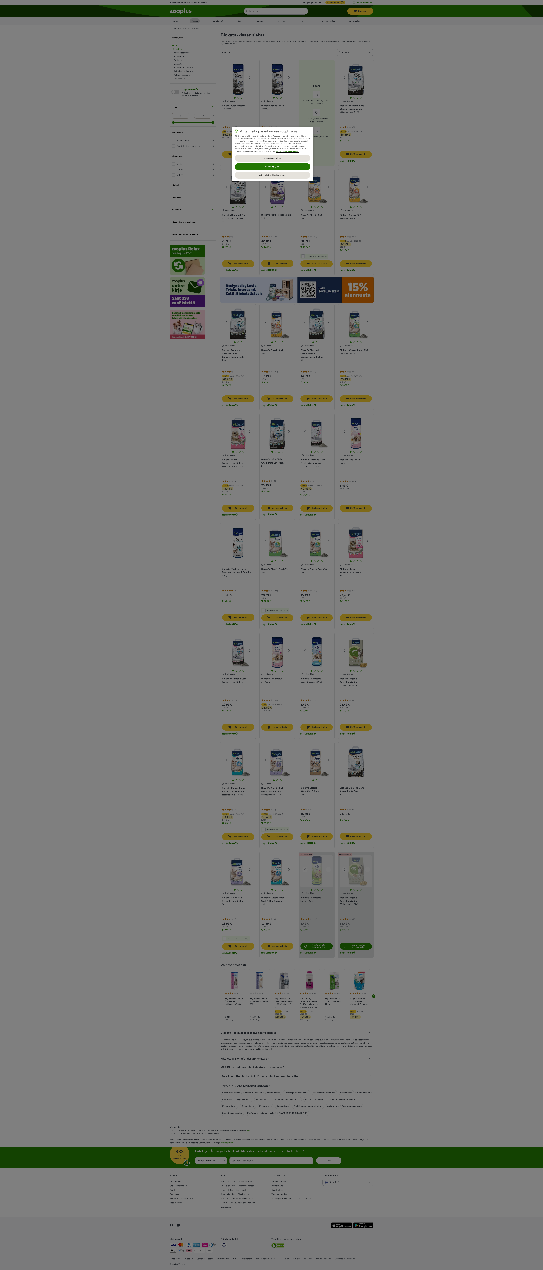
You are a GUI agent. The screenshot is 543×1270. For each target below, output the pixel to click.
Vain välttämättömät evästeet (272, 175)
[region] (272, 154)
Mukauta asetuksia (272, 158)
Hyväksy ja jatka (272, 166)
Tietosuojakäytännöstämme (287, 151)
